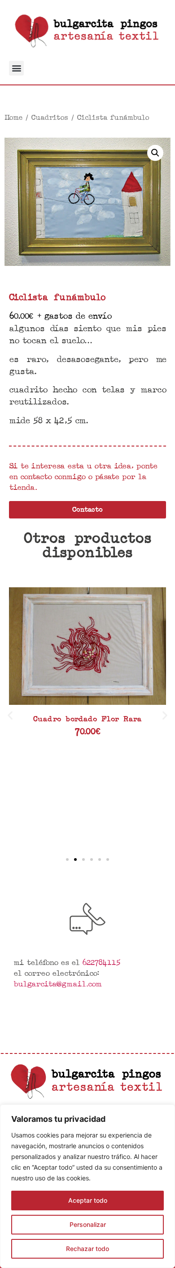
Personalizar (88, 1224)
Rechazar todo (87, 1248)
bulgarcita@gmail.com (57, 983)
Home (13, 117)
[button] (16, 68)
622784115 (101, 961)
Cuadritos (49, 117)
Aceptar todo (87, 1200)
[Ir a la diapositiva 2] (75, 859)
